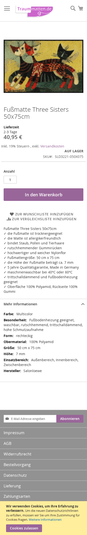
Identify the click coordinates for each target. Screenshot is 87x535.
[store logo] (33, 10)
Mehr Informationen (20, 304)
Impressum (14, 432)
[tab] (43, 304)
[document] (44, 518)
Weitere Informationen (45, 519)
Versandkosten (52, 146)
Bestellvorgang (17, 464)
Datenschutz (15, 475)
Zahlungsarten (17, 496)
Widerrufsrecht (17, 454)
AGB (7, 443)
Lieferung (12, 486)
